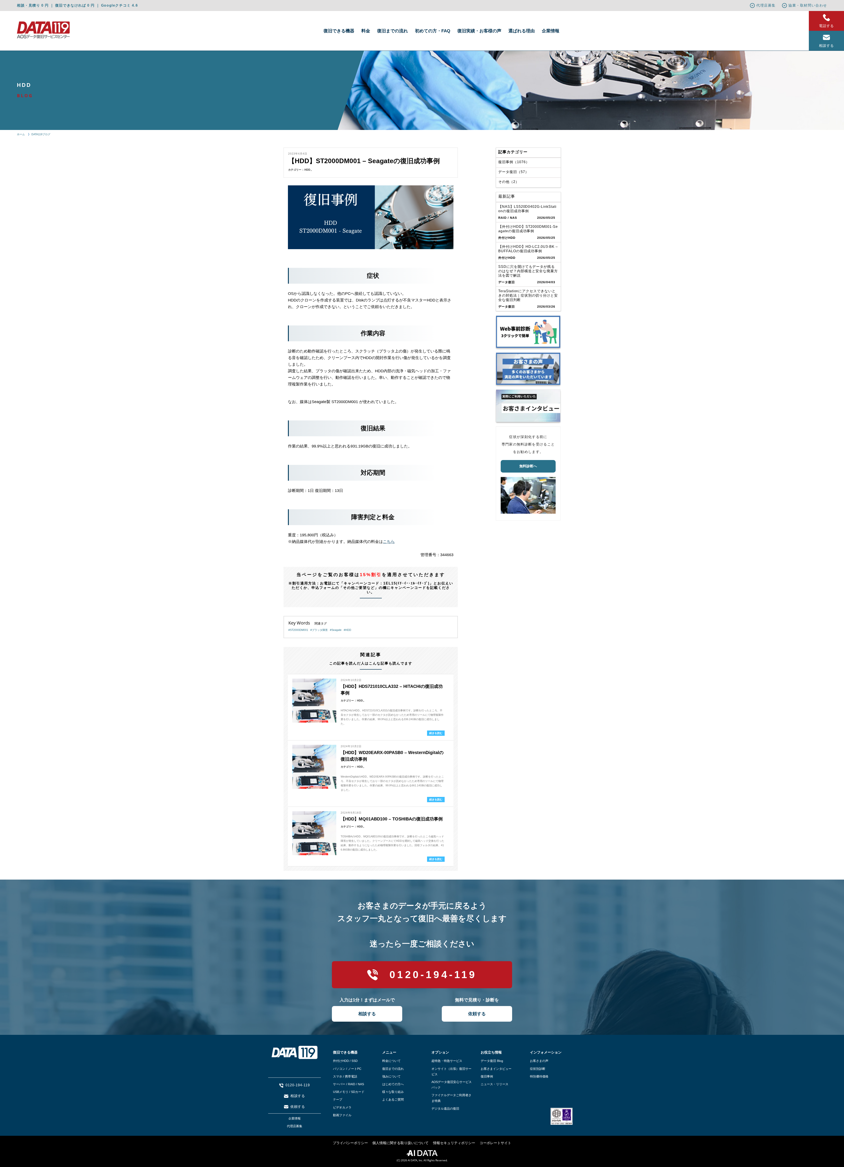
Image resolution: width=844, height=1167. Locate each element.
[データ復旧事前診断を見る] (528, 332)
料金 (365, 30)
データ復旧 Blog (492, 1061)
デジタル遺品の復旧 (445, 1108)
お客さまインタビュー (496, 1068)
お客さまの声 (539, 1061)
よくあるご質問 (393, 1099)
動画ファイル (342, 1115)
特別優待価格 (539, 1076)
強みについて (391, 1076)
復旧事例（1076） (513, 162)
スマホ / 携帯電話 (345, 1076)
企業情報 (550, 30)
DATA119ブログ (40, 134)
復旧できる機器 (339, 30)
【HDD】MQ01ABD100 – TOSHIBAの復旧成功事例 (392, 818)
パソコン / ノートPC (347, 1068)
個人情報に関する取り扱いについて (400, 1143)
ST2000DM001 (299, 630)
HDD (307, 169)
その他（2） (508, 182)
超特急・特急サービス (446, 1061)
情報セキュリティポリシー (454, 1143)
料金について (391, 1061)
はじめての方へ (393, 1084)
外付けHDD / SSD (345, 1061)
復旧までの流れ (392, 30)
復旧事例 (487, 1076)
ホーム (21, 134)
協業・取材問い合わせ (807, 5)
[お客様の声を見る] (528, 368)
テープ (337, 1099)
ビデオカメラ (342, 1107)
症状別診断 (537, 1068)
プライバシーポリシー (350, 1143)
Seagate (336, 630)
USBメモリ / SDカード (348, 1092)
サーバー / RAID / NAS (348, 1084)
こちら (389, 541)
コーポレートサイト (495, 1143)
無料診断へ (528, 466)
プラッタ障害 (320, 630)
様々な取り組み (393, 1092)
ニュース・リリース (494, 1084)
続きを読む (435, 733)
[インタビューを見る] (528, 405)
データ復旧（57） (513, 172)
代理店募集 (766, 5)
